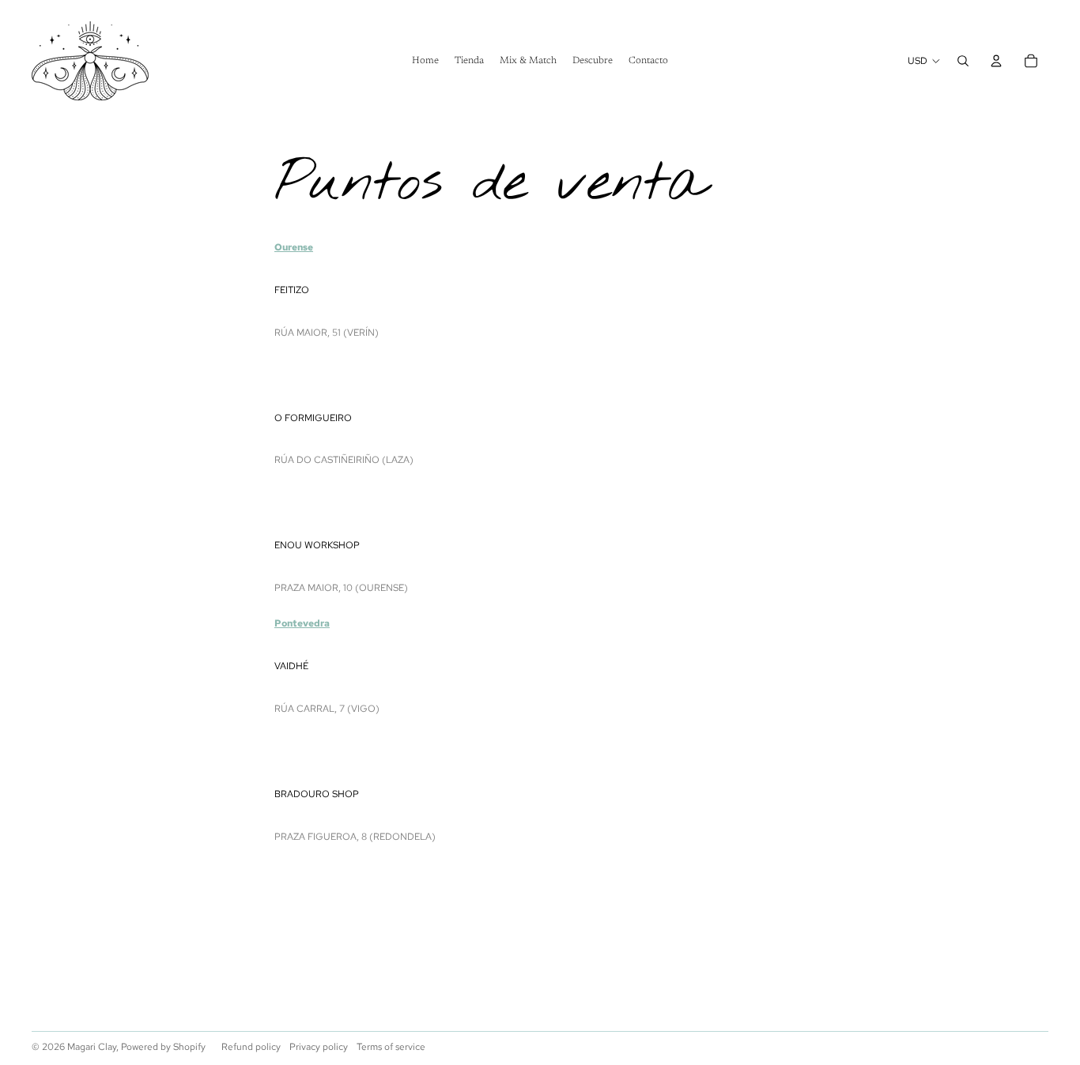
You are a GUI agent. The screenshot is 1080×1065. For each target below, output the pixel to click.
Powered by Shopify (163, 1047)
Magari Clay (91, 1047)
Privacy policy (318, 1047)
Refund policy (251, 1047)
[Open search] (963, 60)
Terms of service (391, 1047)
